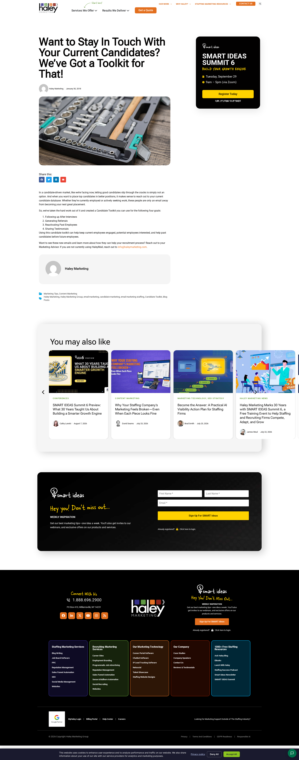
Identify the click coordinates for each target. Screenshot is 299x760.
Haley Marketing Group (71, 297)
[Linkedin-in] (71, 615)
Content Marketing (68, 293)
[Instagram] (96, 615)
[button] (260, 3)
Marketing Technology (192, 398)
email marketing (91, 297)
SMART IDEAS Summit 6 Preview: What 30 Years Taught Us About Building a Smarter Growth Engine (77, 409)
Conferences (61, 398)
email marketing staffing (132, 297)
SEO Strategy (216, 398)
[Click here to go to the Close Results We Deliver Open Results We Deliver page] (128, 11)
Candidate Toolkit (153, 297)
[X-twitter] (79, 615)
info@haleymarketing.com (132, 247)
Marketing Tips (51, 293)
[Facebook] (63, 615)
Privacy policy (198, 754)
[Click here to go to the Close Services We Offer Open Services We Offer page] (96, 11)
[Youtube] (88, 615)
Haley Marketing (51, 297)
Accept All (231, 754)
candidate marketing (110, 297)
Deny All (214, 754)
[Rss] (104, 615)
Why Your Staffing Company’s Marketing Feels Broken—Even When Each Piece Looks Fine (137, 409)
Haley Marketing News (254, 398)
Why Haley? (182, 4)
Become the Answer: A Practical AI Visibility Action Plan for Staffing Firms (202, 409)
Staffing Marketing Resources (211, 4)
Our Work (164, 4)
